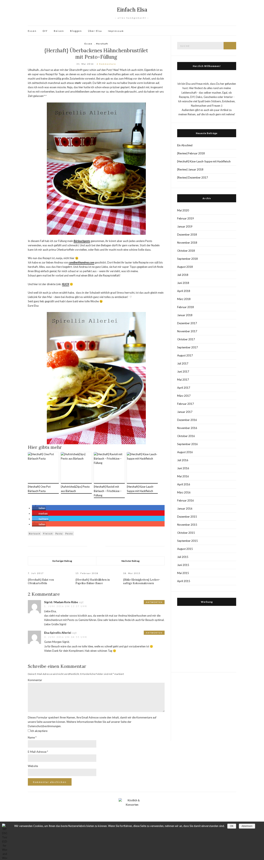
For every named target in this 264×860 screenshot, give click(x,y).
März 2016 (184, 492)
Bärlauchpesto (82, 241)
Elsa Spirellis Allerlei (57, 632)
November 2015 (187, 524)
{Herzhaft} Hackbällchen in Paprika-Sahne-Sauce (92, 581)
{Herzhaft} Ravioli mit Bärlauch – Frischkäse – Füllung (107, 491)
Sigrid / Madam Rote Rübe (61, 602)
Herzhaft (102, 43)
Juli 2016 (182, 460)
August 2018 (185, 266)
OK (231, 826)
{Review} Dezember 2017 (192, 177)
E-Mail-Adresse (38, 751)
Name (32, 737)
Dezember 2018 (187, 234)
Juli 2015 (182, 557)
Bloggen (76, 31)
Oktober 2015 (186, 532)
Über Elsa (95, 31)
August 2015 (185, 548)
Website (33, 766)
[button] (39, 508)
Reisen (59, 31)
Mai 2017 (183, 379)
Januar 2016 (184, 508)
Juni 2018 (183, 283)
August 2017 (185, 355)
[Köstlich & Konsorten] (132, 811)
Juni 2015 (183, 565)
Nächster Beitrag (130, 561)
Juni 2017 (183, 371)
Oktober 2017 (186, 339)
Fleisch (48, 533)
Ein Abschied (184, 145)
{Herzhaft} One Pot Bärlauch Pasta (39, 489)
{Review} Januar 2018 (190, 169)
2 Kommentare (106, 64)
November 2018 (187, 242)
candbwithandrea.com (81, 262)
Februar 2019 (185, 218)
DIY (45, 31)
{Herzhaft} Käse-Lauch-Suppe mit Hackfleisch (140, 489)
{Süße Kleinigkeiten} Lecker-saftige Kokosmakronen (141, 581)
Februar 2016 (185, 500)
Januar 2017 (184, 411)
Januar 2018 (184, 315)
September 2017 (187, 347)
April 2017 (183, 387)
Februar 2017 (185, 403)
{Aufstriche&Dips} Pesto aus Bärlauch (75, 489)
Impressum (116, 31)
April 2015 (183, 581)
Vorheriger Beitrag (62, 561)
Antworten (154, 602)
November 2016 (187, 428)
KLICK (65, 284)
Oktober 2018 (186, 250)
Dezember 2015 (187, 516)
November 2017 (187, 331)
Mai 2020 (183, 210)
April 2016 (183, 484)
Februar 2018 (185, 307)
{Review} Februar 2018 (191, 153)
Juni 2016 (183, 468)
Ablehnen (247, 826)
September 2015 (187, 540)
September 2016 (187, 444)
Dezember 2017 (187, 323)
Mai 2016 (183, 476)
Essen (32, 31)
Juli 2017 (182, 363)
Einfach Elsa (132, 9)
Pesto (69, 533)
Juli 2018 (182, 274)
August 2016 (185, 452)
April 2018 (183, 291)
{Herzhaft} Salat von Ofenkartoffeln (41, 581)
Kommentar (35, 680)
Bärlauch (34, 533)
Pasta (59, 533)
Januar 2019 (184, 226)
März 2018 (184, 299)
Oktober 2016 (186, 436)
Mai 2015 (183, 573)
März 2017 (184, 395)
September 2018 (187, 258)
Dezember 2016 (187, 420)
